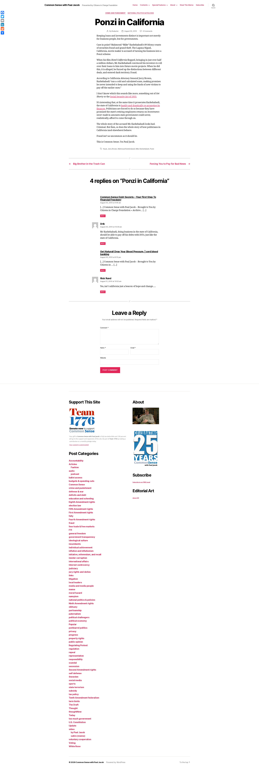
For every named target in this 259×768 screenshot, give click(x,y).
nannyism (73, 596)
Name (103, 348)
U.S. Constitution (77, 722)
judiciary (73, 568)
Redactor (115, 31)
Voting (72, 743)
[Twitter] (2, 17)
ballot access (75, 477)
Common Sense (77, 484)
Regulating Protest (78, 645)
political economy (78, 621)
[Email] (2, 21)
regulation (74, 649)
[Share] (2, 33)
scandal (73, 663)
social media (75, 680)
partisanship (75, 610)
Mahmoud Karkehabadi (126, 149)
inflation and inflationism (81, 551)
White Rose (74, 746)
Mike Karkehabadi (142, 149)
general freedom (77, 533)
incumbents (75, 544)
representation (76, 656)
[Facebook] (2, 13)
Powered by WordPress (115, 762)
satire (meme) (78, 736)
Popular (73, 624)
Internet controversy (79, 565)
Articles (73, 464)
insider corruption (78, 558)
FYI (70, 530)
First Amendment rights (81, 512)
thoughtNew (75, 711)
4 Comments (147, 31)
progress (73, 635)
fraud (105, 149)
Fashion (75, 467)
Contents (144, 5)
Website (103, 358)
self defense (75, 673)
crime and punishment (115, 13)
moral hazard (75, 593)
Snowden (73, 677)
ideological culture (78, 540)
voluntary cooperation (80, 739)
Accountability (76, 460)
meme (72, 589)
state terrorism (76, 687)
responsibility (76, 659)
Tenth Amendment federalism (84, 697)
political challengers (79, 617)
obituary (73, 607)
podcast (75, 474)
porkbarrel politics (78, 628)
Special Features (159, 5)
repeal (72, 652)
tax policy (74, 694)
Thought (73, 708)
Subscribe (200, 5)
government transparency (82, 537)
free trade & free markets (81, 526)
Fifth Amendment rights (81, 509)
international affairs (79, 561)
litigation (73, 579)
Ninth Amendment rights (81, 603)
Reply (103, 216)
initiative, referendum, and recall (85, 554)
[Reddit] (2, 29)
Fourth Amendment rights (82, 519)
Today (72, 715)
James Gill (136, 498)
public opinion (76, 642)
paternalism (75, 614)
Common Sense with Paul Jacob (62, 5)
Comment (104, 328)
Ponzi (152, 149)
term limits (74, 701)
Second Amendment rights (82, 670)
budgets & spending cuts (81, 481)
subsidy (73, 690)
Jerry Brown (112, 149)
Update (72, 725)
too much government (80, 718)
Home (135, 5)
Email (133, 348)
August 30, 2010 (130, 31)
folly (71, 516)
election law (75, 505)
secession (74, 666)
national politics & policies (141, 13)
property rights (76, 638)
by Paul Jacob (78, 732)
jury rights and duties (80, 572)
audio (72, 471)
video (72, 729)
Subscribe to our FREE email (141, 482)
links (71, 575)
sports (72, 683)
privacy (72, 631)
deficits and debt (77, 495)
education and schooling (81, 498)
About (172, 5)
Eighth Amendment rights (82, 502)
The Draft (74, 704)
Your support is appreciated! (79, 445)
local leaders (75, 582)
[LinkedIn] (2, 25)
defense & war (76, 491)
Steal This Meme (186, 5)
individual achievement (80, 547)
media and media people (81, 586)
